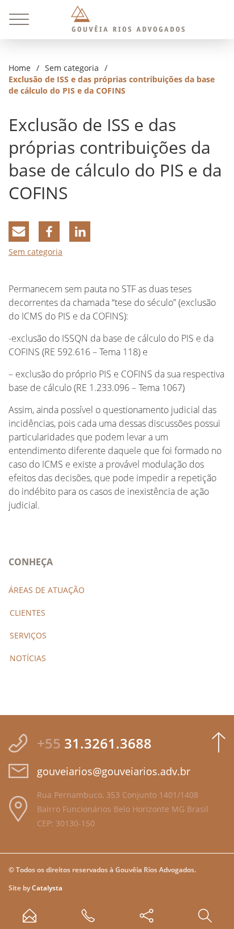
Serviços (28, 635)
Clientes (27, 612)
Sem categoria (72, 67)
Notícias (28, 658)
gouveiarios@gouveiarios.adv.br (113, 771)
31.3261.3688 (94, 743)
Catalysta (47, 888)
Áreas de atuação (47, 590)
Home (20, 67)
